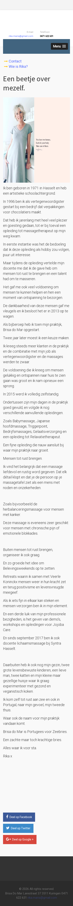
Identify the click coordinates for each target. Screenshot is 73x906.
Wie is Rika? (18, 66)
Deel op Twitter (20, 828)
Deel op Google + (22, 839)
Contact (15, 61)
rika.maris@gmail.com (21, 36)
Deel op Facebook (20, 817)
